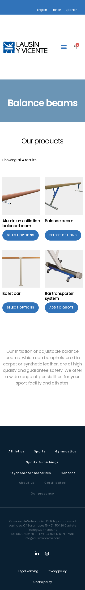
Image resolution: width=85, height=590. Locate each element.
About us (27, 483)
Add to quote (61, 307)
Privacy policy (57, 571)
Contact (67, 473)
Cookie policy (42, 582)
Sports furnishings (42, 462)
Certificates (55, 483)
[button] (64, 47)
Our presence (42, 493)
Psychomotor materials (30, 473)
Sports (40, 451)
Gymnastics (65, 451)
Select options (20, 235)
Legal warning (28, 571)
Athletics (16, 451)
